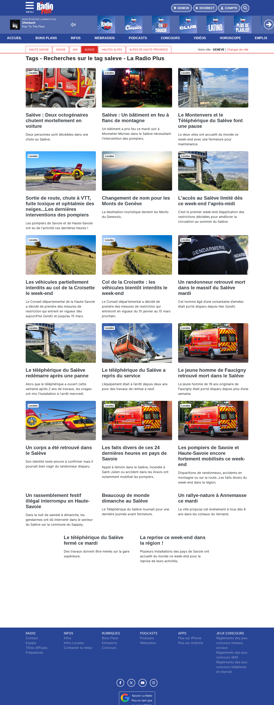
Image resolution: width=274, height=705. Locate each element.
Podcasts (138, 38)
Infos (76, 38)
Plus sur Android (190, 643)
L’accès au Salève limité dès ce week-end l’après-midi (210, 200)
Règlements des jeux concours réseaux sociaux (232, 643)
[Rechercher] (245, 8)
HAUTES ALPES (112, 49)
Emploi (261, 38)
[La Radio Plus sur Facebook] (120, 683)
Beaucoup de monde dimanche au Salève (125, 498)
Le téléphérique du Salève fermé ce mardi (93, 540)
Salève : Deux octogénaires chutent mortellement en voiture (57, 120)
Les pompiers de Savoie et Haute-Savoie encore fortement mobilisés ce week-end (211, 456)
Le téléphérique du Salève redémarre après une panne (57, 372)
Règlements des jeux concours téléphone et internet (232, 667)
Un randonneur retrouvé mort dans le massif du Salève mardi (211, 287)
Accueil (14, 38)
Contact (32, 638)
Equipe (31, 643)
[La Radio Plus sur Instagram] (153, 683)
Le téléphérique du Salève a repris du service (133, 372)
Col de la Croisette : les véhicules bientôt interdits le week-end (134, 287)
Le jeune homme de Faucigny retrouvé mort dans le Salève (212, 372)
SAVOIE (61, 49)
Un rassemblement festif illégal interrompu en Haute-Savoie (58, 501)
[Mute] (73, 25)
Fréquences (34, 652)
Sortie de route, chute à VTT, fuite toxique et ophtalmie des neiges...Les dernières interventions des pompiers (60, 206)
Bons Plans (46, 38)
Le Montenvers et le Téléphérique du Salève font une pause (210, 120)
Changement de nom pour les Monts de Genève (136, 200)
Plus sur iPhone (189, 638)
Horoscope (230, 38)
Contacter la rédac (78, 648)
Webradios (104, 38)
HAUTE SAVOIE (39, 49)
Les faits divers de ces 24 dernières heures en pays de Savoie (134, 453)
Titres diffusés (36, 648)
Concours (170, 38)
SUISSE (89, 49)
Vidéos (200, 38)
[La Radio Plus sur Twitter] (131, 683)
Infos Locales (74, 643)
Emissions (109, 643)
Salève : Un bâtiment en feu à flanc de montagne (135, 117)
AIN (75, 49)
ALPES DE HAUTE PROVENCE (148, 49)
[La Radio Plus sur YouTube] (142, 683)
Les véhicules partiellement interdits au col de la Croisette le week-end (60, 287)
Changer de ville (237, 49)
